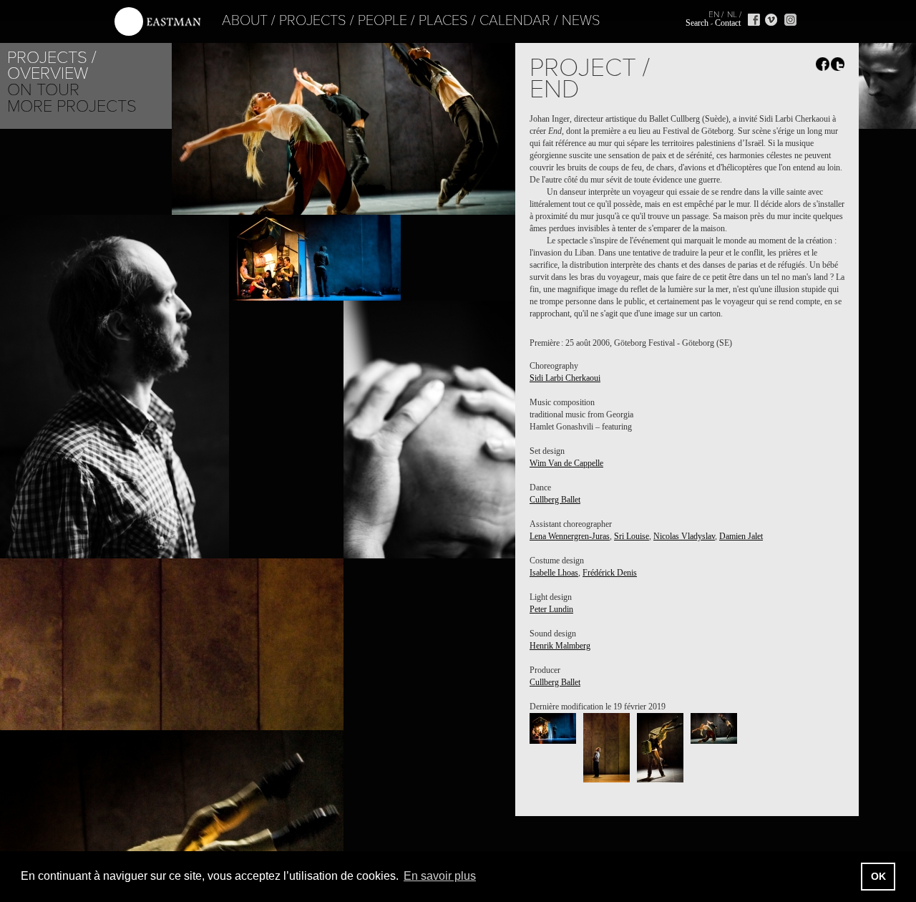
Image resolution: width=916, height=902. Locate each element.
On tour (43, 89)
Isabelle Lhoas (554, 573)
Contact (728, 23)
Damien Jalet (741, 536)
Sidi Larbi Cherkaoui (565, 378)
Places (443, 20)
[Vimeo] (771, 20)
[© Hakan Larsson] (553, 728)
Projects (312, 20)
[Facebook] (754, 20)
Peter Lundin (551, 609)
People (382, 20)
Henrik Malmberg (560, 646)
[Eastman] (157, 22)
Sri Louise (631, 536)
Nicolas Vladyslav (684, 536)
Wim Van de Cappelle (566, 463)
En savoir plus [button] (440, 876)
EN (713, 14)
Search (697, 23)
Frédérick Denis (610, 573)
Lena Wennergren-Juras (570, 536)
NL (732, 14)
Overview (47, 73)
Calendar (514, 20)
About (245, 20)
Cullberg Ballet (555, 500)
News (581, 20)
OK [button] (878, 876)
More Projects (72, 106)
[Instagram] (790, 20)
